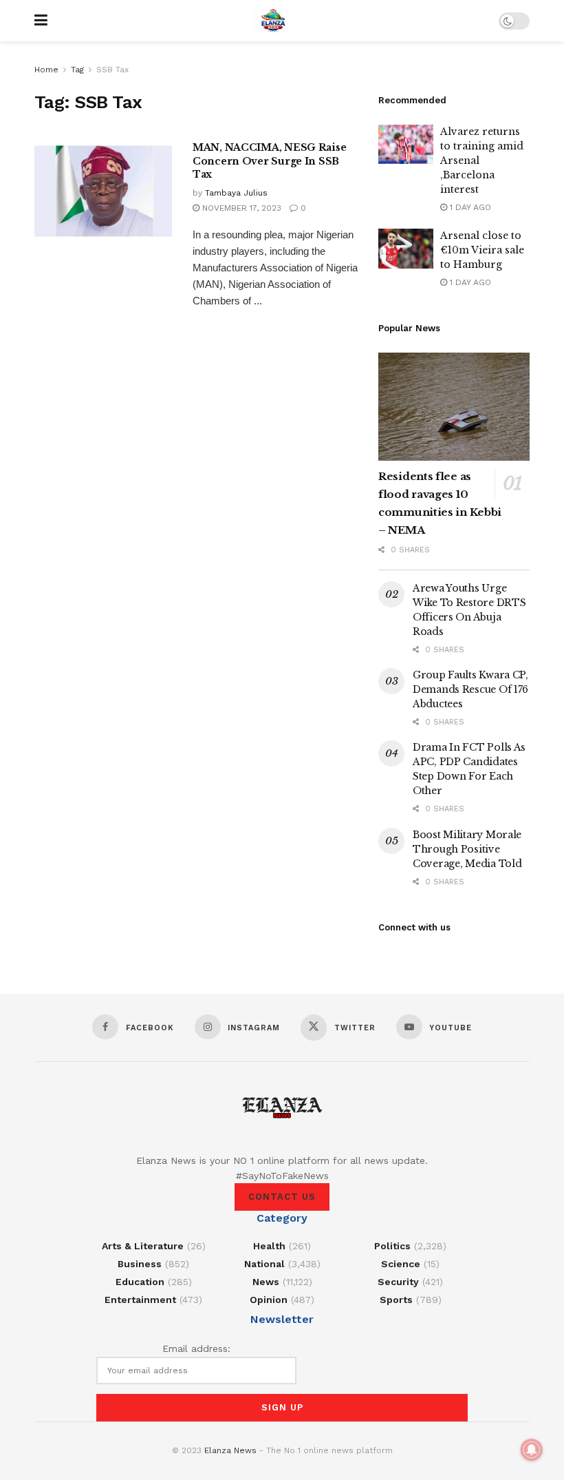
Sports (396, 1299)
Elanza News (230, 1450)
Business (140, 1263)
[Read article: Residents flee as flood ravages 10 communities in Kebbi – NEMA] (454, 407)
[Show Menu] (40, 20)
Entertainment (140, 1299)
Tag (77, 69)
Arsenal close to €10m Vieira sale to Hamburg (482, 250)
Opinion (269, 1299)
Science (400, 1263)
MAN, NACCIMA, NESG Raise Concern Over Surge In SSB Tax (269, 160)
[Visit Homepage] (273, 20)
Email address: (196, 1348)
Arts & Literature (143, 1245)
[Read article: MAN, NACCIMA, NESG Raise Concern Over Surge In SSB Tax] (103, 190)
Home (46, 69)
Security (398, 1281)
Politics (392, 1245)
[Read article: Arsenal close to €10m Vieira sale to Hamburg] (405, 248)
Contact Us (282, 1196)
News (265, 1281)
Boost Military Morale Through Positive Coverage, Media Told (467, 849)
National (264, 1263)
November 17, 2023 (240, 208)
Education (140, 1281)
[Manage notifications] (532, 1450)
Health (269, 1245)
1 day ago (469, 207)
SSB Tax (112, 69)
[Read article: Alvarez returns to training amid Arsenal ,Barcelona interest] (405, 144)
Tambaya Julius (236, 193)
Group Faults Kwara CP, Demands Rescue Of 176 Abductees (470, 689)
